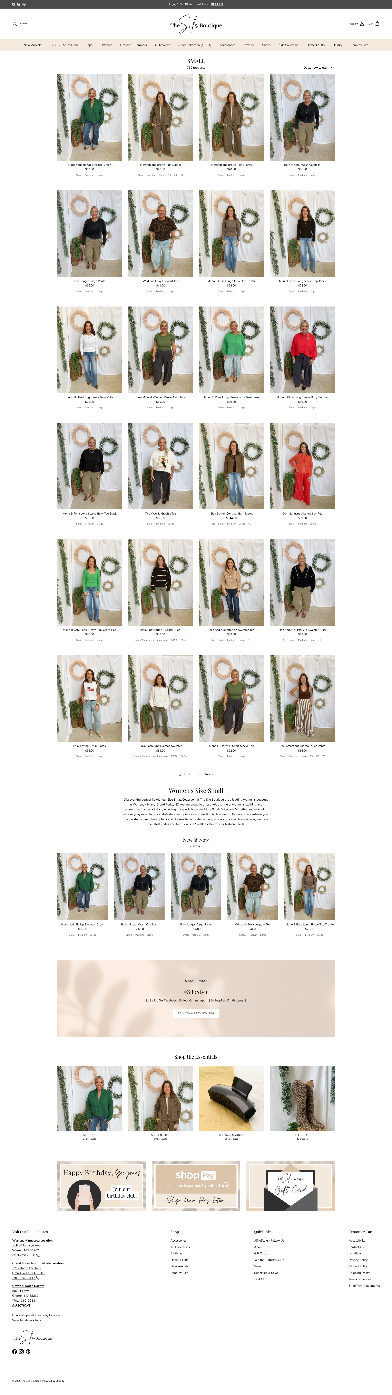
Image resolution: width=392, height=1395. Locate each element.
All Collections (180, 1247)
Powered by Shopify (53, 1381)
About (258, 1247)
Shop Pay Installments (364, 1286)
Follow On (194, 1000)
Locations (355, 1253)
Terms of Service (360, 1279)
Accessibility (357, 1240)
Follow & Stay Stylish (196, 1013)
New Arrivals (32, 45)
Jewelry (249, 45)
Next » (209, 774)
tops (164, 819)
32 (198, 774)
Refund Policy (358, 1266)
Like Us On (162, 1000)
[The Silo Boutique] (196, 24)
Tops (89, 45)
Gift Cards (261, 1253)
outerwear (248, 819)
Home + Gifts (316, 45)
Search (259, 1266)
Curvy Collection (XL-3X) (194, 45)
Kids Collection (288, 45)
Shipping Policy (359, 1273)
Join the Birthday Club (269, 1260)
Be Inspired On (227, 1000)
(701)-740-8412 (24, 1278)
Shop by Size (359, 45)
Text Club (260, 1279)
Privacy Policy (358, 1260)
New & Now (196, 840)
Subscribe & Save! (266, 1273)
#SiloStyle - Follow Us (269, 1240)
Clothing (176, 1253)
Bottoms (106, 45)
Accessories (227, 45)
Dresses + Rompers (133, 45)
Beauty (337, 45)
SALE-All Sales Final (64, 45)
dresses (179, 819)
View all (196, 846)
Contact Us (356, 1247)
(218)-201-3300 (23, 1255)
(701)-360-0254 (23, 1301)
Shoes (266, 45)
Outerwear (162, 45)
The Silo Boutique (212, 800)
